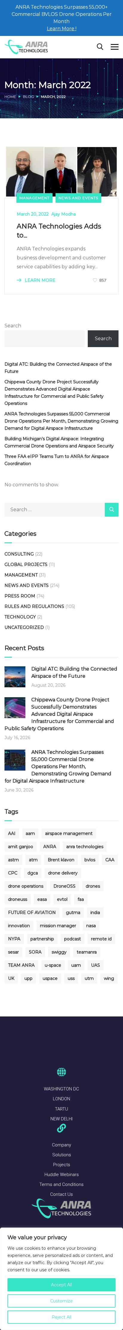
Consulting (19, 554)
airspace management (69, 833)
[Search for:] (61, 509)
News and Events (78, 198)
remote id (101, 939)
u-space (53, 965)
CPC (12, 873)
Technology (20, 617)
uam (76, 965)
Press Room (19, 596)
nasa (91, 925)
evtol (62, 899)
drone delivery (63, 873)
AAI (12, 833)
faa (81, 899)
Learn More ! (61, 28)
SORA (35, 952)
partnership (42, 939)
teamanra (87, 952)
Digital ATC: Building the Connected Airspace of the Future (58, 367)
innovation (19, 925)
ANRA (49, 846)
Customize (61, 1301)
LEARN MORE (40, 280)
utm (89, 978)
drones (93, 886)
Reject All (61, 1317)
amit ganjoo (20, 846)
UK (11, 978)
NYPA (14, 939)
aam (30, 833)
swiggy (59, 952)
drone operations (25, 886)
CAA (109, 860)
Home (10, 96)
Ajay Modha (63, 214)
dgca (32, 873)
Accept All (61, 1284)
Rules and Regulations (34, 606)
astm (13, 860)
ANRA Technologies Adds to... (59, 230)
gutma (73, 912)
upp (28, 978)
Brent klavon (61, 860)
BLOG (28, 96)
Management (34, 198)
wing (109, 978)
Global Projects (25, 564)
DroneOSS (64, 886)
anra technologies (84, 846)
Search (12, 326)
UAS (95, 965)
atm (33, 860)
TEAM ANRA (21, 965)
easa (42, 899)
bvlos (89, 860)
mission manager (58, 925)
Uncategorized (24, 627)
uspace (50, 978)
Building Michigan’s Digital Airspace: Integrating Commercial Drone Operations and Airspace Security (59, 442)
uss (71, 978)
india (95, 912)
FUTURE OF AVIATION (32, 912)
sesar (13, 952)
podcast (72, 939)
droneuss (17, 899)
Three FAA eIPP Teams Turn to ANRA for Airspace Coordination (56, 460)
